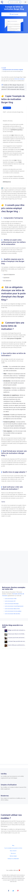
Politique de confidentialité (13, 858)
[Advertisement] (14, 48)
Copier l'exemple (14, 14)
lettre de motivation (19, 79)
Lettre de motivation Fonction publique (13, 611)
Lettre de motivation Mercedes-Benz (12, 614)
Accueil (4, 68)
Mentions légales (13, 856)
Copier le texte (7, 108)
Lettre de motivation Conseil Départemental (14, 606)
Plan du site (13, 853)
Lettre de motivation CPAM (10, 598)
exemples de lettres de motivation (13, 595)
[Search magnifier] (20, 2)
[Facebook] (8, 891)
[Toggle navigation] (25, 2)
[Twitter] (13, 891)
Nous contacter (13, 851)
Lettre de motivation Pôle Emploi (12, 604)
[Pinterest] (18, 891)
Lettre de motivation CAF (10, 601)
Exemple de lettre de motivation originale (13, 70)
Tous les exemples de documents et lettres (13, 848)
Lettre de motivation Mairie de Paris (12, 609)
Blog (13, 845)
